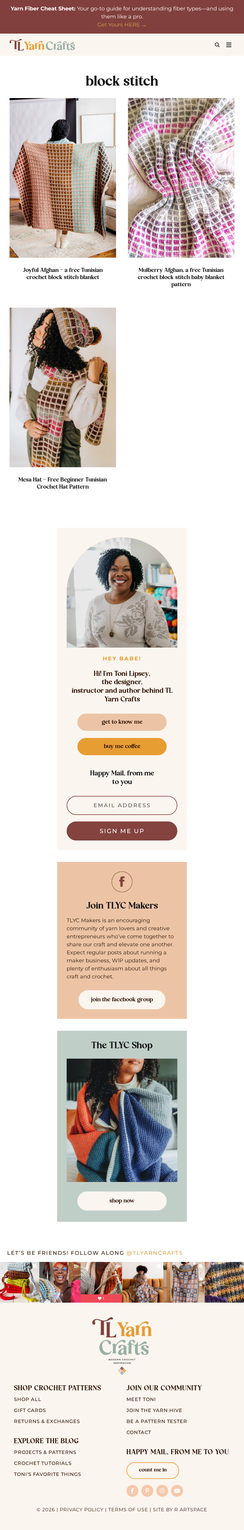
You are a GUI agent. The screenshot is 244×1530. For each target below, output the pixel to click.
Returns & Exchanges (47, 1421)
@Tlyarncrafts (154, 1253)
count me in (153, 1470)
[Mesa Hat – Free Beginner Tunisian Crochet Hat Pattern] (63, 387)
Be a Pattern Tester (156, 1421)
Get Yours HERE (118, 24)
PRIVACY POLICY (82, 1509)
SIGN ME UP (122, 831)
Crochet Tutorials (43, 1463)
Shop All (27, 1399)
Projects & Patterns (45, 1452)
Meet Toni (141, 1399)
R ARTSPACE (190, 1509)
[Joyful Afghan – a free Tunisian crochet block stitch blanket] (63, 178)
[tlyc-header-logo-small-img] (42, 41)
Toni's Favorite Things (47, 1474)
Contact (138, 1432)
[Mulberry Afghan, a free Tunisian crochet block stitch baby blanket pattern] (181, 178)
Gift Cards (30, 1410)
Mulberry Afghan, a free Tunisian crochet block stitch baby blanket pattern (181, 277)
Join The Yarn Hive (154, 1410)
